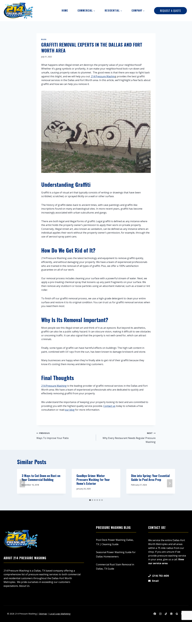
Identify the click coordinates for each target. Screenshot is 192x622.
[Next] (169, 483)
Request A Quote (170, 11)
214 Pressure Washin (103, 76)
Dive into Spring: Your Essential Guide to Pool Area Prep (150, 477)
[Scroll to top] (185, 610)
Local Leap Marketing (59, 613)
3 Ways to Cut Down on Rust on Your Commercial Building (41, 477)
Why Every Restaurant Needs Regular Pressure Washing (129, 437)
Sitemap (43, 613)
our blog (70, 409)
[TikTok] (166, 613)
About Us (24, 586)
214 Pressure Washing (54, 385)
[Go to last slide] (22, 483)
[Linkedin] (171, 613)
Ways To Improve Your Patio (52, 436)
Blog (43, 39)
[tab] (90, 500)
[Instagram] (160, 613)
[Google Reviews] (176, 613)
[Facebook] (154, 613)
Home (65, 10)
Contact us (109, 406)
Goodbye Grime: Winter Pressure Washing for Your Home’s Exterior (93, 479)
